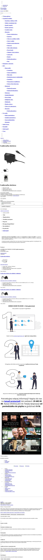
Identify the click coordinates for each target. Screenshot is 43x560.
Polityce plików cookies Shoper (11, 551)
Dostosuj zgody (13, 514)
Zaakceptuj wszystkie (20, 514)
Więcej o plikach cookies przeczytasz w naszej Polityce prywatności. (12, 512)
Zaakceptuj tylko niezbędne (5, 514)
